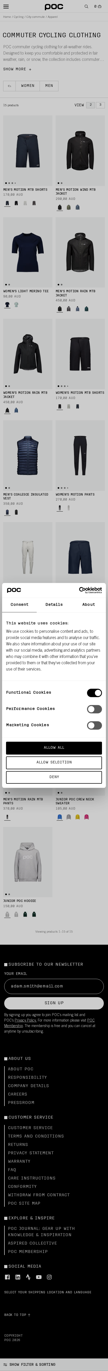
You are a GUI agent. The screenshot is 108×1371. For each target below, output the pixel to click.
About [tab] (88, 605)
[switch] (94, 709)
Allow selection (54, 762)
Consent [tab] (19, 605)
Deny (54, 777)
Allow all (54, 748)
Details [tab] (54, 605)
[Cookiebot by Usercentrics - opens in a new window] (79, 590)
